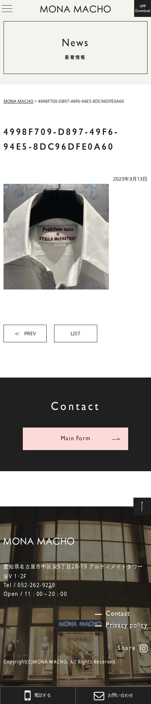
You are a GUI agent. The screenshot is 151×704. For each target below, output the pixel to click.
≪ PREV (25, 333)
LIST (75, 333)
